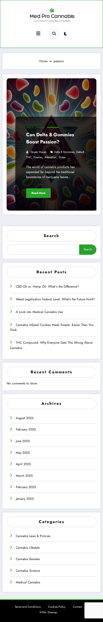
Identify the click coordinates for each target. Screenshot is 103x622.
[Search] (54, 33)
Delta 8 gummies (64, 152)
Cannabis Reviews (28, 559)
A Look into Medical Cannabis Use (39, 312)
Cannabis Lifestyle (28, 547)
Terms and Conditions (28, 607)
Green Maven (39, 152)
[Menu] (38, 33)
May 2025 (23, 452)
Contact (77, 607)
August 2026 (25, 418)
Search (51, 236)
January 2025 (25, 498)
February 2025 (26, 487)
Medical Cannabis (35, 127)
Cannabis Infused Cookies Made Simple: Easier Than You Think (51, 327)
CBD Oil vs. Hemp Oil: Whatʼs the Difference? (47, 286)
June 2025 (23, 441)
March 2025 (24, 475)
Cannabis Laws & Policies (33, 536)
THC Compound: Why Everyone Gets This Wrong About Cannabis (51, 345)
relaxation (51, 157)
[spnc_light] (65, 34)
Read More (38, 193)
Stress (62, 157)
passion (38, 157)
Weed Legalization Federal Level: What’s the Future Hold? (55, 299)
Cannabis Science (28, 570)
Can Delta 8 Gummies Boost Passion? (50, 138)
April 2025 (23, 464)
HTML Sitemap (48, 612)
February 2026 (26, 429)
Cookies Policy (56, 607)
